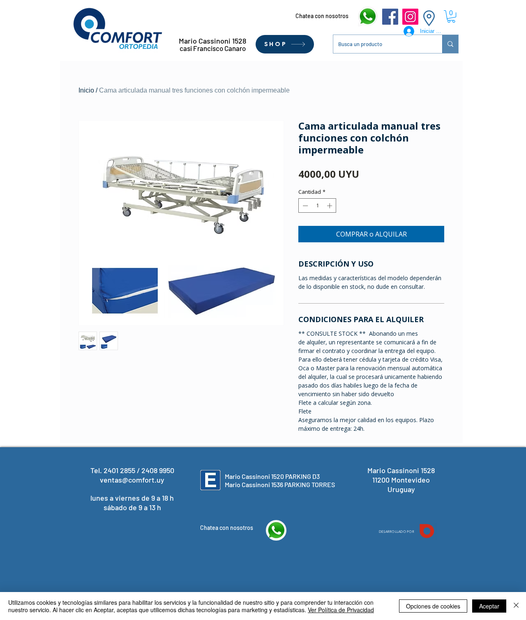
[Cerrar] (516, 606)
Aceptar (489, 606)
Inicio (86, 90)
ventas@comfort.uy (132, 479)
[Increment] (330, 206)
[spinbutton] (317, 206)
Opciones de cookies (433, 606)
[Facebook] (390, 17)
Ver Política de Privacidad (341, 610)
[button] (451, 16)
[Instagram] (410, 17)
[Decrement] (304, 206)
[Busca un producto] (450, 44)
